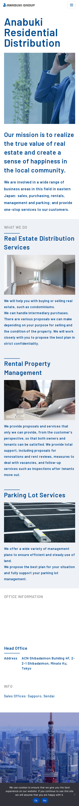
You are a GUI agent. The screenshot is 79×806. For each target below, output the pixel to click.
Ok (36, 800)
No (45, 800)
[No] (74, 794)
